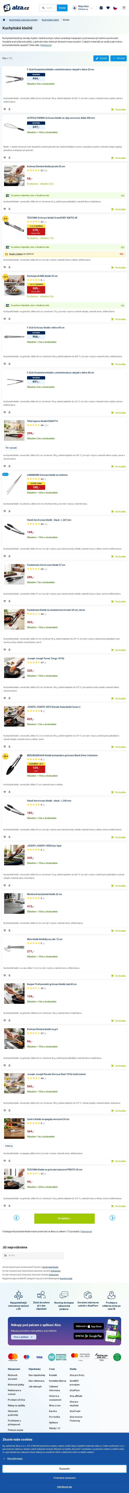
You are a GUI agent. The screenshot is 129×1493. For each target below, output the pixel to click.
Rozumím (64, 1468)
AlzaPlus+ (75, 1390)
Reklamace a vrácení (14, 1392)
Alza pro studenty (74, 1403)
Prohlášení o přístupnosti (14, 1422)
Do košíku (120, 109)
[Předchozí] (16, 1218)
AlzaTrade (75, 1411)
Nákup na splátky (16, 1405)
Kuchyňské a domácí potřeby (23, 20)
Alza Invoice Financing (76, 1419)
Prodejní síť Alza (16, 1400)
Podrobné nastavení (64, 1477)
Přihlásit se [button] (83, 9)
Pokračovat (46, 45)
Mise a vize (55, 1405)
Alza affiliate (76, 1396)
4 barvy (9, 1146)
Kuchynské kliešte (50, 1267)
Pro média (54, 1417)
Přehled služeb (15, 1430)
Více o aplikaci (21, 1337)
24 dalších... (64, 1218)
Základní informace (54, 1388)
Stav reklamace (36, 1381)
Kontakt (53, 1375)
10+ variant (11, 448)
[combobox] (48, 8)
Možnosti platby (16, 1384)
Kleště (66, 20)
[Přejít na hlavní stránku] (16, 8)
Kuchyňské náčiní (50, 20)
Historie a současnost (55, 1398)
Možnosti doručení (12, 1377)
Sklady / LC (54, 1428)
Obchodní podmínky (13, 1413)
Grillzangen (56, 1271)
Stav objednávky (36, 1375)
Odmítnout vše (64, 1487)
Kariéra (53, 1411)
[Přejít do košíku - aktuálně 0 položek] (124, 8)
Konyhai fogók (66, 1278)
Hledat (62, 8)
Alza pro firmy (77, 1375)
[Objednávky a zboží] (101, 8)
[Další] (112, 1218)
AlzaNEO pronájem (75, 1383)
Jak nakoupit (35, 1386)
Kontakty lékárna (57, 1381)
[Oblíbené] (108, 8)
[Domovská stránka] (3, 20)
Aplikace (53, 1422)
